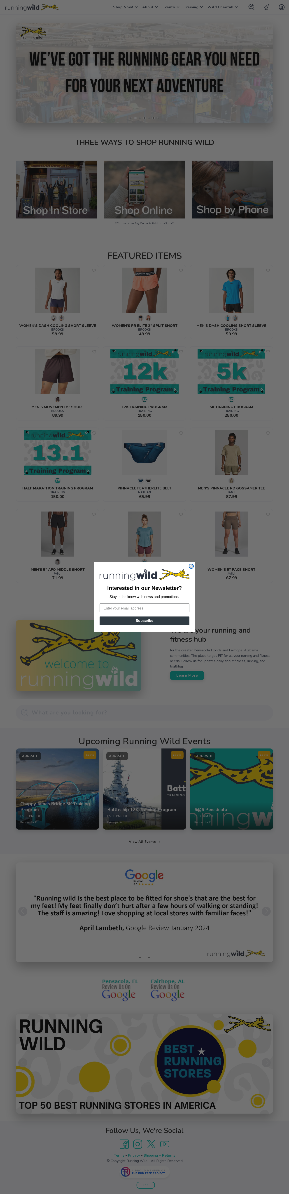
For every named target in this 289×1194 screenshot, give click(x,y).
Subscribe (144, 621)
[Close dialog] (191, 566)
